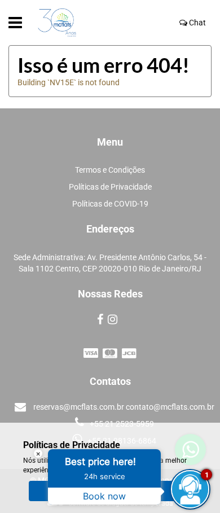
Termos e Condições (110, 169)
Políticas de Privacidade (110, 186)
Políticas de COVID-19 (110, 203)
